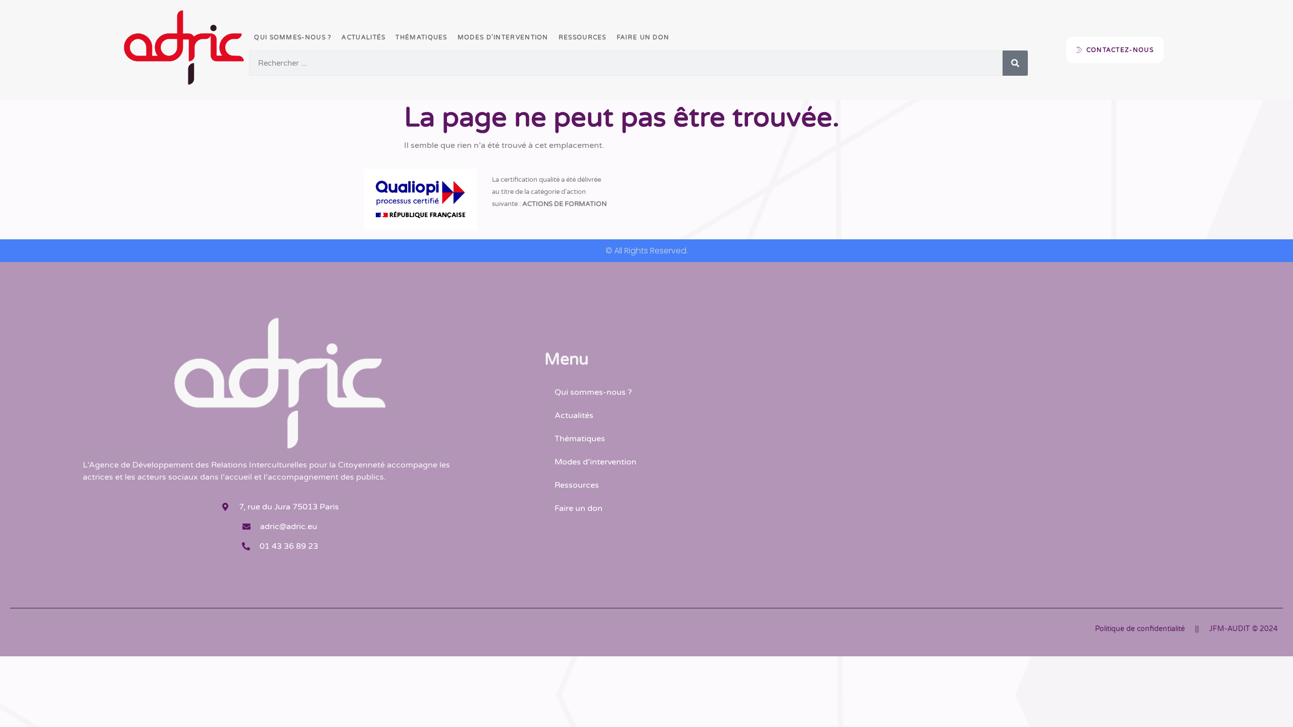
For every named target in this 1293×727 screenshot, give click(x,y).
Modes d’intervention (503, 37)
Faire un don (643, 37)
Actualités (363, 37)
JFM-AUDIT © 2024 (1243, 629)
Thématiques (421, 37)
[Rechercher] (1015, 63)
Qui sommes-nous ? (292, 37)
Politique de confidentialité (1140, 629)
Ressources (583, 37)
